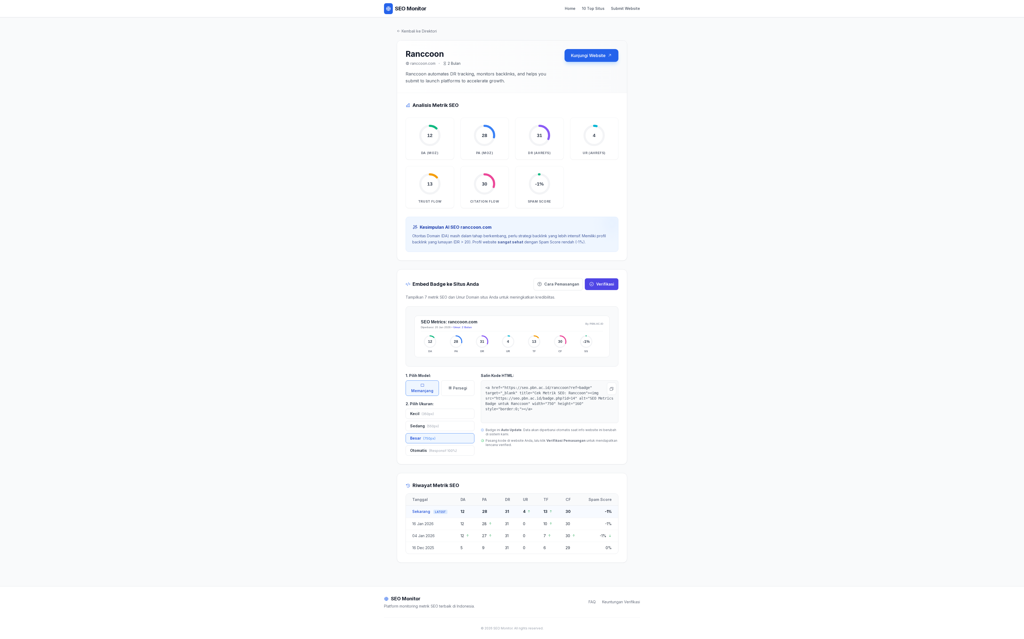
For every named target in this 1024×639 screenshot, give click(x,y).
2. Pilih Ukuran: (420, 403)
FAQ (592, 602)
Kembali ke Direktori (419, 31)
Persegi (459, 388)
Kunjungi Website (588, 55)
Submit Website (625, 8)
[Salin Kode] (611, 389)
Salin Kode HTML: (497, 375)
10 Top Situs (593, 8)
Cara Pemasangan (561, 284)
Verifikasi (605, 284)
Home (570, 8)
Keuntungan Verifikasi (621, 602)
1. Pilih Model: (418, 375)
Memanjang (422, 390)
